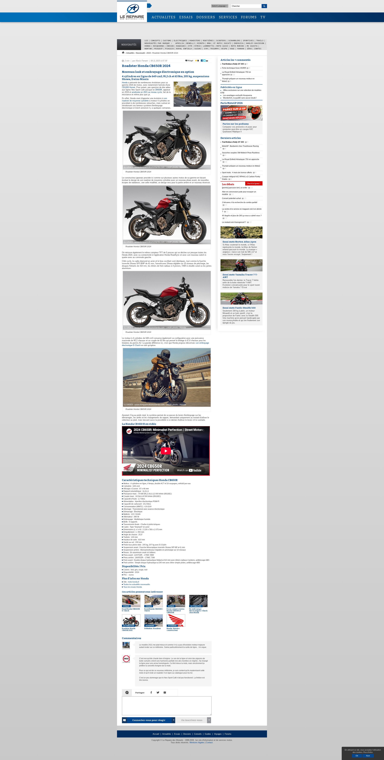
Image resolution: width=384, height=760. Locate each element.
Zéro (249, 49)
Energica (239, 43)
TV (263, 17)
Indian (170, 46)
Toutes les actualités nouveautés (136, 584)
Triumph (214, 49)
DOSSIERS (205, 17)
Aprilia (180, 43)
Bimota (201, 43)
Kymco (198, 46)
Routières (208, 40)
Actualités (130, 53)
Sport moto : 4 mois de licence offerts (239, 172)
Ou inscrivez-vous (191, 720)
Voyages (218, 734)
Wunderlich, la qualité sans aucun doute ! (240, 98)
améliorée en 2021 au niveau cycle (147, 92)
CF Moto (217, 43)
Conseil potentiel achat (234, 198)
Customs (167, 40)
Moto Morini (237, 46)
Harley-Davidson (255, 43)
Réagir (190, 61)
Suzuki (198, 49)
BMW (209, 43)
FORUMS (249, 17)
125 (146, 40)
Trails (260, 40)
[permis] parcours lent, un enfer (237, 188)
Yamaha (240, 49)
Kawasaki (181, 46)
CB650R (158, 90)
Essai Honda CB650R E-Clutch (153, 608)
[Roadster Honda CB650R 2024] (166, 170)
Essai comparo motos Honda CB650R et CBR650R (175, 609)
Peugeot (158, 49)
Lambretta (208, 46)
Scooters (221, 40)
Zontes (257, 49)
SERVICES (228, 17)
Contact (209, 742)
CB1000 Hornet (128, 87)
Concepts (155, 40)
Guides (208, 734)
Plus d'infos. (368, 752)
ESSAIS (186, 17)
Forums (228, 734)
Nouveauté (140, 53)
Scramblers (234, 40)
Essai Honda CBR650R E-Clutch (131, 608)
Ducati (227, 43)
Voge (232, 49)
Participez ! (253, 183)
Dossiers (187, 734)
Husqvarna (158, 46)
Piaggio (169, 49)
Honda (148, 46)
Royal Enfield (184, 49)
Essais (177, 734)
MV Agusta (252, 46)
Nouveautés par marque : (159, 43)
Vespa (224, 49)
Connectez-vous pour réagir (148, 720)
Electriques (180, 40)
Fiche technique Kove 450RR (236, 68)
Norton (148, 49)
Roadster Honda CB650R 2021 (128, 628)
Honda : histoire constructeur (173, 628)
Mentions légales (197, 742)
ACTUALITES (164, 17)
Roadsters (195, 40)
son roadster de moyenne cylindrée (144, 99)
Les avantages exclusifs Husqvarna (237, 95)
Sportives (248, 40)
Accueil (156, 734)
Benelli (190, 43)
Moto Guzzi (222, 46)
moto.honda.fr (133, 582)
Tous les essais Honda (132, 587)
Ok (357, 756)
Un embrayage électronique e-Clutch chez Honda (198, 609)
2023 (149, 53)
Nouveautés (129, 44)
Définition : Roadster (152, 627)
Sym (206, 49)
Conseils (198, 734)
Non (368, 756)
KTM (190, 46)
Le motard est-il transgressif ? (237, 222)
